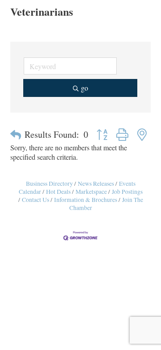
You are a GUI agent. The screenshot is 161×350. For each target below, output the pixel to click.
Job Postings (127, 192)
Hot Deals (58, 192)
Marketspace (91, 192)
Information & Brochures (85, 200)
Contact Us (35, 200)
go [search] (84, 87)
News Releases (96, 183)
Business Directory (49, 183)
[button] (15, 135)
